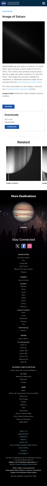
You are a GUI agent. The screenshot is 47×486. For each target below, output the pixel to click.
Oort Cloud (23, 266)
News (23, 390)
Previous (5, 214)
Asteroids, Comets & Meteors (23, 367)
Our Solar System (23, 258)
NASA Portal (23, 448)
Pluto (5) (23, 362)
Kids (23, 408)
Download (12, 127)
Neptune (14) (23, 359)
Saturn (23, 301)
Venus (23, 289)
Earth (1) (23, 345)
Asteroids (23, 379)
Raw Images (7, 11)
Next (42, 214)
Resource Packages (23, 419)
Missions (23, 405)
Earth (23, 292)
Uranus (23, 303)
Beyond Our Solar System (23, 269)
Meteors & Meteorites (23, 376)
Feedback (23, 437)
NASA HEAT (23, 422)
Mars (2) (23, 348)
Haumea (23, 321)
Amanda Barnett (28, 468)
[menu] (43, 3)
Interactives (23, 410)
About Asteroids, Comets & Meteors (24, 370)
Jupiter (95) (23, 350)
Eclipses (23, 272)
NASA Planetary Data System (29, 82)
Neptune (23, 306)
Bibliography (23, 434)
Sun (23, 260)
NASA (3, 3)
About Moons (23, 338)
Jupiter (23, 227)
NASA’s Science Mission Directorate (23, 464)
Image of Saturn (12, 183)
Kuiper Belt (23, 263)
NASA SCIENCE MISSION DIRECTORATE (23, 445)
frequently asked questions (17, 89)
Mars (23, 295)
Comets (23, 382)
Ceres (24, 315)
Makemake (23, 318)
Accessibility (23, 453)
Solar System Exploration (12, 3)
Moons (23, 335)
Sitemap (23, 450)
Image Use (23, 442)
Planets (23, 277)
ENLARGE (8, 106)
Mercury (23, 286)
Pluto (23, 312)
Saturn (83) (23, 353)
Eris (23, 324)
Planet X (23, 330)
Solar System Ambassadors (23, 416)
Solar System (23, 254)
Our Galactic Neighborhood (12, 8)
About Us (23, 431)
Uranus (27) (23, 356)
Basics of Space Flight (23, 413)
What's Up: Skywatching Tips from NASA (23, 393)
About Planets (23, 280)
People (23, 402)
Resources (23, 396)
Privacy (23, 439)
